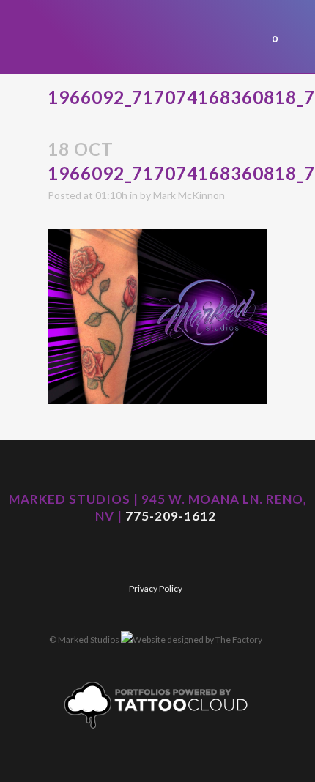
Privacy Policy (155, 588)
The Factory (238, 639)
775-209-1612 (170, 516)
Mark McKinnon (189, 195)
